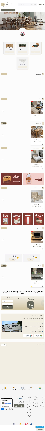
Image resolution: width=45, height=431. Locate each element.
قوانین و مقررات (42, 405)
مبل (37, 400)
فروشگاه (36, 397)
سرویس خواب (35, 49)
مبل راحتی (29, 398)
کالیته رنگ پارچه (35, 406)
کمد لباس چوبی (29, 410)
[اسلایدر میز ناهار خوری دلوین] (22, 21)
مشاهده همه (4, 98)
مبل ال (30, 400)
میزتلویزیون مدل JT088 (37, 246)
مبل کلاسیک (29, 403)
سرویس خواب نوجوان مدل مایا (37, 206)
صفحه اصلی (42, 397)
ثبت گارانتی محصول (13, 256)
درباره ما (43, 406)
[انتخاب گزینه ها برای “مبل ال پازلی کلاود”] (42, 119)
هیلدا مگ (43, 399)
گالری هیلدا (42, 400)
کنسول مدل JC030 (37, 283)
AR (10, 3)
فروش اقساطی (35, 402)
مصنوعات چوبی (9, 49)
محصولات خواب (22, 64)
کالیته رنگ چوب (35, 405)
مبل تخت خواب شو (28, 401)
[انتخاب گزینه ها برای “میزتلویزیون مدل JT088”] (42, 249)
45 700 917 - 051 (32, 331)
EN (11, 5)
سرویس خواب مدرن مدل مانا (37, 166)
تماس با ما (42, 408)
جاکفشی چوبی (29, 416)
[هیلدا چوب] (41, 4)
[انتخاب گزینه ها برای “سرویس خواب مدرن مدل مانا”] (42, 169)
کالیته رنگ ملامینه (35, 403)
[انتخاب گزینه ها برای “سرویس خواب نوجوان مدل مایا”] (42, 208)
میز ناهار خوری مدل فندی (37, 141)
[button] (22, 35)
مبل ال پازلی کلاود (37, 117)
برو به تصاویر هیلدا (31, 256)
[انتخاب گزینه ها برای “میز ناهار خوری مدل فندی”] (42, 144)
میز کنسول (29, 415)
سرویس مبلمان (22, 49)
